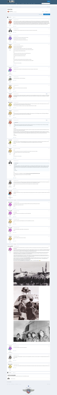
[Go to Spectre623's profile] (10, 193)
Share (43, 11)
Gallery (19, 3)
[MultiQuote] (13, 26)
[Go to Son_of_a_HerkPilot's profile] (10, 249)
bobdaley (10, 44)
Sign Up (48, 1)
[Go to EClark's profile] (10, 79)
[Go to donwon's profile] (10, 38)
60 (10, 216)
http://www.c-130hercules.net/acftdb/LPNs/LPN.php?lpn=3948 (33, 173)
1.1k (10, 73)
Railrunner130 (10, 102)
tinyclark (10, 67)
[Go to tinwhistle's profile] (8, 11)
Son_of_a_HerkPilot (10, 246)
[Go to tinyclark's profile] (10, 69)
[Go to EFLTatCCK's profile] (10, 142)
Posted (15, 44)
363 (10, 82)
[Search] (49, 3)
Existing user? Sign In (43, 1)
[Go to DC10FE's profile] (10, 182)
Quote (15, 32)
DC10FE (10, 180)
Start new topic (40, 14)
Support (34, 3)
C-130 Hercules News (12, 3)
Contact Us (30, 387)
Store (31, 3)
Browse (26, 3)
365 (10, 25)
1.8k (10, 50)
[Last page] (11, 17)
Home (8, 3)
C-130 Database (22, 3)
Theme (27, 387)
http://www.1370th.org (28, 257)
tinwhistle (10, 19)
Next (10, 372)
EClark (10, 76)
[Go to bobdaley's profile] (10, 46)
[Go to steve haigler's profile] (10, 204)
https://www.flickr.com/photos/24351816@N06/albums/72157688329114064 (21, 260)
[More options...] (49, 19)
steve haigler (10, 202)
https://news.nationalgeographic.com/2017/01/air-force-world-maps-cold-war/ (21, 259)
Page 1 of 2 (14, 372)
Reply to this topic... (13, 378)
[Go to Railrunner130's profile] (10, 104)
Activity (29, 3)
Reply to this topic (47, 14)
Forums (16, 3)
